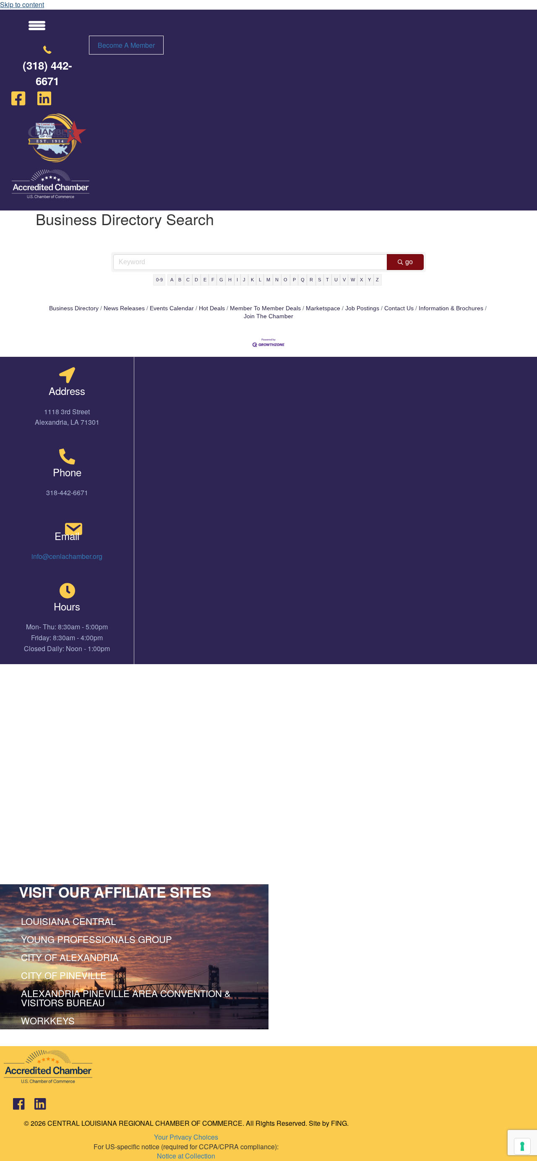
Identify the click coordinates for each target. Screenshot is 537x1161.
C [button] (188, 279)
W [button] (353, 279)
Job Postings (362, 308)
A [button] (171, 279)
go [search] (409, 261)
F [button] (212, 279)
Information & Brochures (451, 308)
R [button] (311, 279)
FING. (340, 1123)
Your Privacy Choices (186, 1137)
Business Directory (74, 308)
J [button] (244, 279)
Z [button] (377, 279)
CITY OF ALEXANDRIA (70, 957)
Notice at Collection (186, 1156)
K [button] (252, 279)
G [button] (221, 279)
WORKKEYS (48, 1020)
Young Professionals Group (96, 938)
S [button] (319, 279)
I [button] (237, 279)
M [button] (268, 279)
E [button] (204, 279)
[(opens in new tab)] (50, 183)
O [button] (285, 279)
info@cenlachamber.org (66, 556)
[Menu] (37, 25)
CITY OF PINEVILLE (64, 975)
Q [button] (303, 279)
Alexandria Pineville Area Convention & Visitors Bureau (126, 998)
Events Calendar (172, 308)
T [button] (327, 279)
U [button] (336, 279)
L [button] (260, 279)
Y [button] (369, 279)
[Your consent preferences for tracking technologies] (522, 1146)
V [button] (344, 279)
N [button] (277, 279)
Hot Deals (212, 308)
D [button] (196, 279)
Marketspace (323, 308)
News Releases (124, 308)
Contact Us (399, 308)
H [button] (230, 279)
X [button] (361, 279)
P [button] (294, 279)
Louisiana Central (68, 920)
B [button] (179, 279)
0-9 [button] (159, 279)
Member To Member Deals (265, 308)
